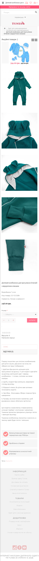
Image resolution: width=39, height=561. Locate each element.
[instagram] (15, 547)
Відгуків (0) (8, 352)
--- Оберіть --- (8, 314)
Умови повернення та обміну (19, 532)
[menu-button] (3, 2)
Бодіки (19, 505)
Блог (19, 525)
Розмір (4, 310)
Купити (32, 320)
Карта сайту (19, 475)
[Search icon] (36, 12)
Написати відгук (8, 338)
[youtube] (24, 547)
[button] (32, 40)
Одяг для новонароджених (19, 513)
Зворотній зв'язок (19, 493)
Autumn (9, 461)
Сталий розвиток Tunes (19, 489)
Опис (5, 347)
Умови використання (19, 486)
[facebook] (19, 547)
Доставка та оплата (19, 482)
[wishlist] (31, 2)
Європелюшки (20, 509)
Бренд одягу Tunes (19, 478)
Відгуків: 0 (6, 335)
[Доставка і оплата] (26, 3)
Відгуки (19, 529)
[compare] (5, 325)
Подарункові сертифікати (19, 521)
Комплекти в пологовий (19, 502)
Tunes (13, 292)
